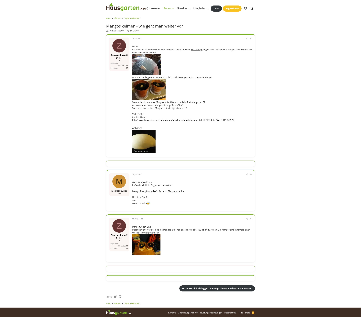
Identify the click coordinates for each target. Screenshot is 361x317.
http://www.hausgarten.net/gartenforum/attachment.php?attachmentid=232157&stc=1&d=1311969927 (183, 120)
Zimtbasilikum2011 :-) (117, 30)
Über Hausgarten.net (188, 312)
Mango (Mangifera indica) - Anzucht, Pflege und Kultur (158, 191)
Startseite (154, 8)
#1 (251, 38)
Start (247, 312)
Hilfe (240, 312)
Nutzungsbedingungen (211, 312)
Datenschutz (230, 312)
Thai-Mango (196, 49)
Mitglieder (199, 8)
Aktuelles (182, 8)
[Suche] (251, 8)
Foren (167, 8)
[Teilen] (247, 38)
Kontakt (172, 312)
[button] (172, 8)
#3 (251, 219)
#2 (251, 174)
